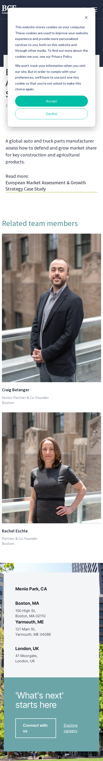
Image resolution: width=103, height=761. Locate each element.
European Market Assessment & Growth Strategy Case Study (46, 185)
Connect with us (35, 728)
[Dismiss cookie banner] (86, 18)
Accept (51, 101)
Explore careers (71, 728)
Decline (51, 114)
